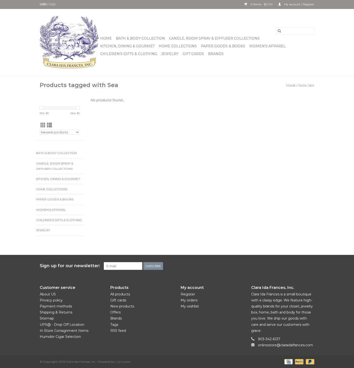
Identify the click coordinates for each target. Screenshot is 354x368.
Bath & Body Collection (140, 38)
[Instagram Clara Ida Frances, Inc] (310, 266)
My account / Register (298, 4)
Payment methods (56, 306)
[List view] (49, 125)
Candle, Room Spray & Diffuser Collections (214, 38)
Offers (115, 312)
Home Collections (178, 46)
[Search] (279, 31)
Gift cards (193, 54)
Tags (302, 85)
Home (106, 38)
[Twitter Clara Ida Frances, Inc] (284, 266)
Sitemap (47, 318)
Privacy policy (51, 300)
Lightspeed (123, 361)
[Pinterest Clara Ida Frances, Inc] (293, 266)
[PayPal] (298, 361)
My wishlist (190, 306)
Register (188, 294)
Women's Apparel (267, 46)
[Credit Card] (288, 361)
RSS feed (118, 330)
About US (48, 294)
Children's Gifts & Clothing (128, 54)
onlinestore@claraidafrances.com (285, 345)
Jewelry (169, 54)
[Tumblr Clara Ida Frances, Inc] (302, 266)
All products (120, 294)
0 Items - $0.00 (261, 4)
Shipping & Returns (56, 312)
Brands (216, 54)
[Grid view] (43, 125)
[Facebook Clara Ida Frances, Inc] (276, 266)
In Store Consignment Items (64, 330)
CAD (52, 4)
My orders (189, 300)
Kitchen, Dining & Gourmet (127, 46)
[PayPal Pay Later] (309, 361)
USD (43, 4)
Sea (311, 85)
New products (122, 306)
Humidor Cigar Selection (60, 336)
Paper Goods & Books (223, 46)
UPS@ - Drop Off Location (62, 324)
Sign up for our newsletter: (70, 265)
